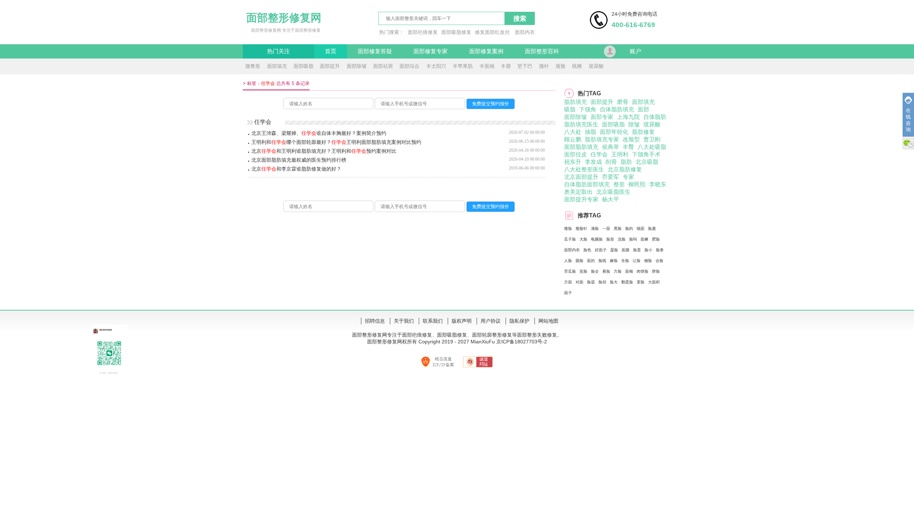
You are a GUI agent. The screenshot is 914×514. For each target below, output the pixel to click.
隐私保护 (519, 321)
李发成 (593, 162)
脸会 (595, 271)
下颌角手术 (646, 154)
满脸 (595, 228)
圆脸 (579, 260)
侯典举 (610, 147)
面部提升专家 (581, 199)
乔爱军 (610, 177)
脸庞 (652, 228)
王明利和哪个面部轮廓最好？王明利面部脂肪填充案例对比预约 (336, 142)
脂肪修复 (643, 132)
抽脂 (590, 132)
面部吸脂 (303, 66)
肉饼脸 (642, 271)
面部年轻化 (614, 132)
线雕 (577, 66)
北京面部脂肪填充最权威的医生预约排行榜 (298, 160)
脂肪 (626, 162)
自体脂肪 (654, 117)
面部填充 (277, 66)
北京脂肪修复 (625, 169)
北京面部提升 (581, 177)
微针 (544, 66)
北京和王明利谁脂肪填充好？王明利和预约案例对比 (323, 151)
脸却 (602, 282)
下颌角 (587, 109)
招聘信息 (375, 321)
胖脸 (656, 271)
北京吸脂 (647, 162)
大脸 (583, 239)
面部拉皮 (575, 154)
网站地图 (548, 321)
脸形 (610, 239)
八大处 (572, 132)
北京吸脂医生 (613, 192)
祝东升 (572, 162)
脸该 (591, 282)
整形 (619, 184)
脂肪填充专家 (602, 139)
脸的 (629, 228)
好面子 (601, 250)
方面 (568, 282)
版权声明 (462, 321)
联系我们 (433, 321)
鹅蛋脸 (627, 282)
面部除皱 (357, 66)
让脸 (637, 260)
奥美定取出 (578, 192)
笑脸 (583, 271)
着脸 (606, 271)
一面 (606, 228)
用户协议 (491, 321)
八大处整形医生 (584, 169)
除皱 (634, 124)
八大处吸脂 (652, 147)
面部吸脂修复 (456, 32)
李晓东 (657, 184)
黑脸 (618, 228)
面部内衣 (525, 32)
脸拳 (660, 250)
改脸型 (631, 139)
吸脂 (570, 109)
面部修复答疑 (375, 51)
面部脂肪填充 (581, 147)
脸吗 (633, 239)
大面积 (654, 282)
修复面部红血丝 (492, 32)
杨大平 (610, 199)
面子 (568, 293)
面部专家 (602, 117)
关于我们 (404, 321)
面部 (643, 109)
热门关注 (278, 51)
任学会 (599, 154)
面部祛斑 (383, 66)
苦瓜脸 (570, 271)
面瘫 (644, 239)
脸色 (587, 250)
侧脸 (648, 260)
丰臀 (628, 147)
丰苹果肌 (463, 66)
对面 (579, 282)
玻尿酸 (596, 66)
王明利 (619, 154)
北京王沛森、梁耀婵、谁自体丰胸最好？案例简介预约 (318, 133)
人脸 (568, 260)
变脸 (640, 282)
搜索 (519, 18)
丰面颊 (486, 66)
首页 (330, 51)
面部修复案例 (486, 51)
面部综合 (410, 66)
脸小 (648, 250)
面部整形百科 (542, 51)
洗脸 (622, 239)
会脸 (659, 260)
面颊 (629, 271)
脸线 (602, 260)
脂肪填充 (575, 102)
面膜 (625, 250)
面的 (591, 260)
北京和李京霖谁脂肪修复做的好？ (296, 169)
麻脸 (614, 260)
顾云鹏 (572, 139)
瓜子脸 (570, 239)
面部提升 (330, 66)
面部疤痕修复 (423, 32)
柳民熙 (637, 184)
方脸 (618, 271)
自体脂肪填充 (617, 109)
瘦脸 (561, 66)
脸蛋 (637, 250)
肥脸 (656, 239)
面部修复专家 (430, 51)
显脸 (614, 250)
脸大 (614, 282)
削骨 (611, 162)
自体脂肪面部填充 (587, 184)
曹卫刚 (652, 139)
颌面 (640, 228)
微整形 (252, 66)
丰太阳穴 (436, 66)
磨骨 (622, 102)
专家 (628, 177)
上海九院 (628, 117)
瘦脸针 (581, 228)
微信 (908, 143)
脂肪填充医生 (581, 124)
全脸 (625, 260)
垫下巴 (524, 66)
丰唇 (506, 66)
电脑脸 (597, 239)
